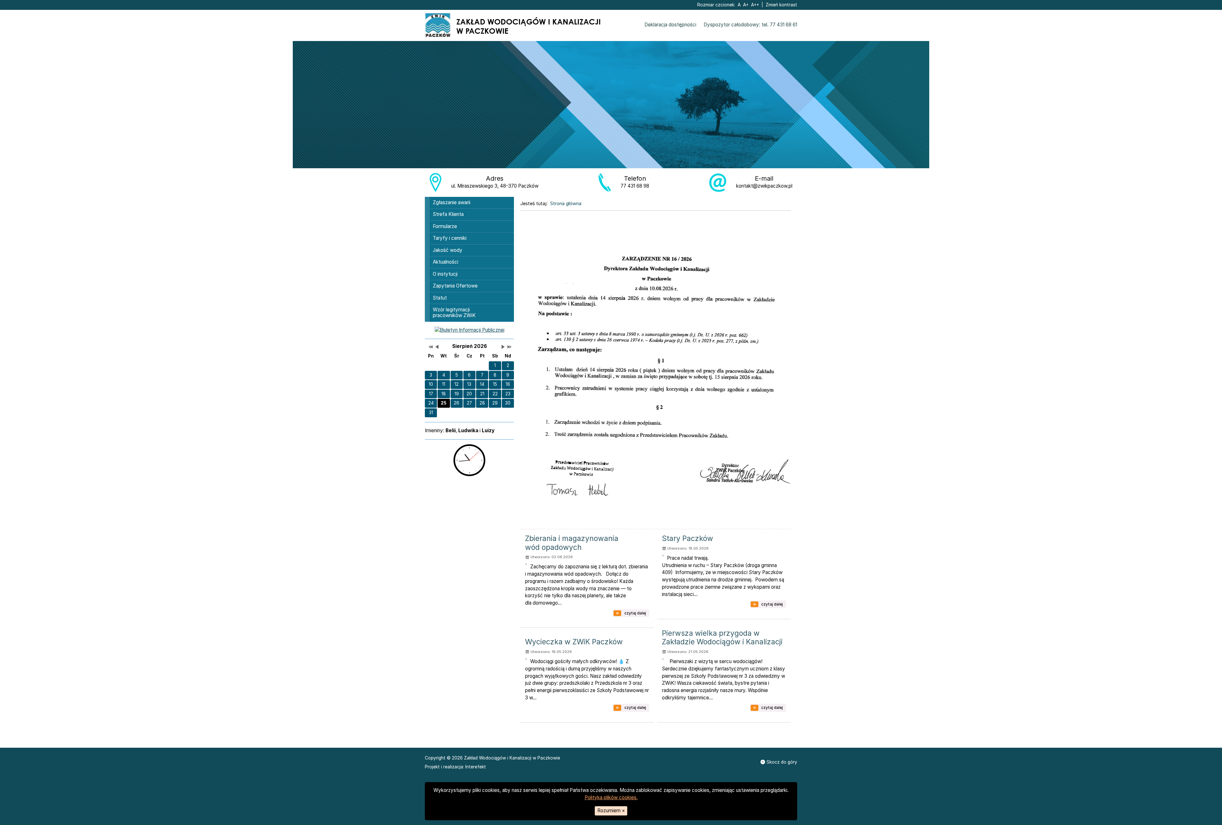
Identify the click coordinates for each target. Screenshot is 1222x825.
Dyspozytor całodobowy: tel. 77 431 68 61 (750, 25)
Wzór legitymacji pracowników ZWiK (454, 312)
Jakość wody (447, 250)
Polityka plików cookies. (611, 797)
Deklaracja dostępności (670, 25)
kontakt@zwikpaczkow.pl (764, 186)
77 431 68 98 (635, 186)
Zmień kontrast (781, 4)
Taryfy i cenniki (450, 238)
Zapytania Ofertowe (455, 286)
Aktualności (445, 262)
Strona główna (565, 203)
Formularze (445, 226)
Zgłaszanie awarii (451, 202)
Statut (440, 298)
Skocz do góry (782, 762)
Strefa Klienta (448, 214)
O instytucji (445, 274)
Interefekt (475, 766)
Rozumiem (611, 811)
